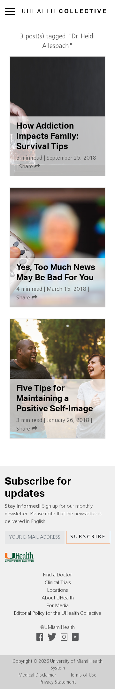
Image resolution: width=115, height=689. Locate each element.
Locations (57, 590)
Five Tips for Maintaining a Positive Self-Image (54, 398)
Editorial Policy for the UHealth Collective (57, 613)
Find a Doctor (57, 575)
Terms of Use (83, 675)
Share (26, 167)
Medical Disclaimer (37, 675)
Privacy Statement (58, 682)
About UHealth (58, 598)
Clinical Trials (58, 582)
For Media (58, 605)
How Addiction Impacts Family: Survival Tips (47, 136)
